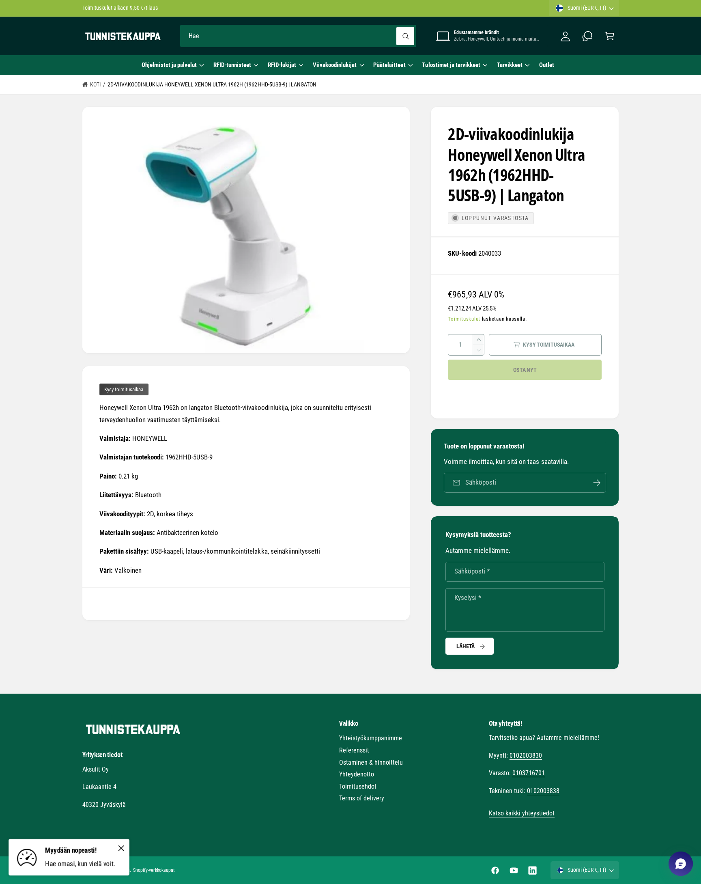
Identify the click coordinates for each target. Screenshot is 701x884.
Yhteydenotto (356, 774)
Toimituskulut (464, 319)
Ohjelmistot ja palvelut (169, 65)
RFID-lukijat (282, 65)
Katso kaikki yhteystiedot (522, 813)
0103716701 (528, 773)
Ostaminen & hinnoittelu (371, 762)
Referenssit (354, 750)
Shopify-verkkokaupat (154, 870)
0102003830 (526, 755)
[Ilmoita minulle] (596, 483)
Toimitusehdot (357, 786)
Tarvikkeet (510, 65)
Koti (95, 84)
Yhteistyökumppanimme (370, 738)
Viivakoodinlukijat (335, 65)
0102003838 (543, 791)
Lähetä (465, 646)
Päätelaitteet (389, 65)
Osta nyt (524, 370)
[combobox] (298, 36)
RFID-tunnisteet (232, 65)
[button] (172, 65)
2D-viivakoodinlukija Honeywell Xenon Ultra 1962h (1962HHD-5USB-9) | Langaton (212, 84)
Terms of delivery (361, 798)
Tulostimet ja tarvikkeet (451, 65)
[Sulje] (121, 847)
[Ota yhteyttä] (587, 36)
